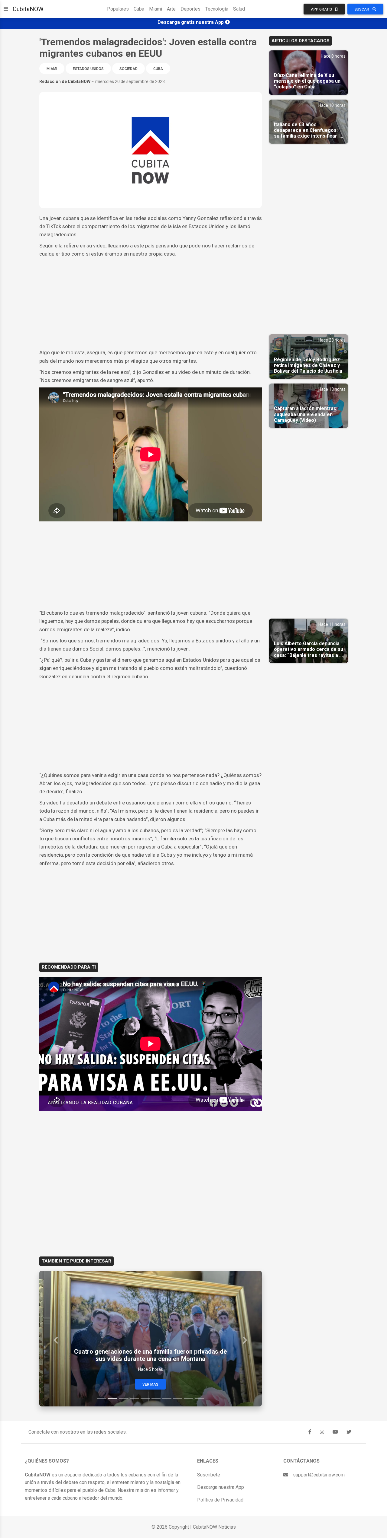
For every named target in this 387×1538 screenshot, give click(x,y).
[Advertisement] (150, 303)
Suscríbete (208, 1475)
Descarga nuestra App (220, 1487)
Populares (118, 9)
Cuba (139, 9)
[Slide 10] (199, 1398)
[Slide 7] (166, 1398)
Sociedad (128, 69)
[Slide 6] (156, 1398)
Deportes (190, 9)
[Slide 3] (123, 1398)
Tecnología (216, 9)
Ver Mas (150, 1384)
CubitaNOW (28, 9)
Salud (239, 9)
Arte (171, 9)
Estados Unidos (88, 69)
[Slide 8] (177, 1398)
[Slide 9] (188, 1398)
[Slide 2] (112, 1398)
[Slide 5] (145, 1398)
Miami (155, 9)
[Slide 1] (101, 1398)
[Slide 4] (134, 1398)
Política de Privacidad (220, 1500)
